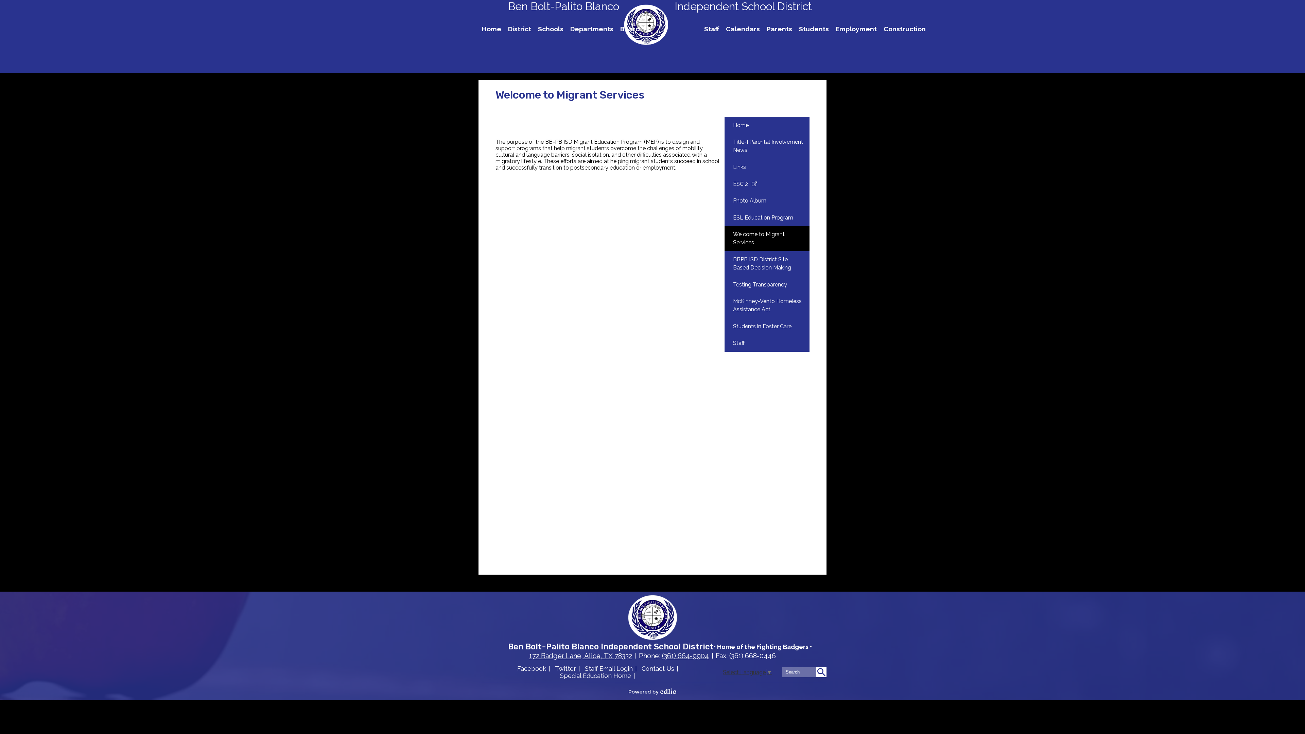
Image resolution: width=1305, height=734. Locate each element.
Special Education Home (595, 675)
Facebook (531, 668)
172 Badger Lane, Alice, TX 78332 (580, 656)
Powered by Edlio (652, 691)
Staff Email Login (609, 668)
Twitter (565, 668)
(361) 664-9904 (685, 656)
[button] (520, 28)
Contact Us (658, 668)
